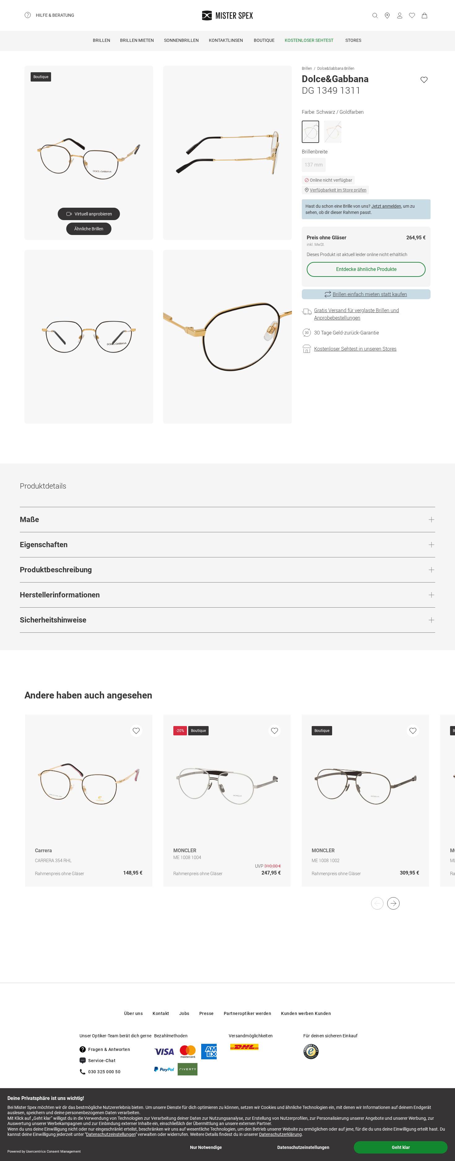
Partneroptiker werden (247, 1013)
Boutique (264, 40)
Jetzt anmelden (386, 206)
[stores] (387, 15)
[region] (227, 807)
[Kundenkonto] (399, 15)
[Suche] (375, 15)
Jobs (184, 1013)
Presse (206, 1013)
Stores (353, 40)
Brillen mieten (137, 40)
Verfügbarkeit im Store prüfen (338, 190)
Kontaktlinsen (226, 40)
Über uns (133, 1013)
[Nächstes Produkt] (393, 903)
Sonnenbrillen (181, 40)
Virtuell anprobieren (93, 213)
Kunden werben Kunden (306, 1013)
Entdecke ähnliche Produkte (366, 269)
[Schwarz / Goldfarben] (310, 132)
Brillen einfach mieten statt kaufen (370, 294)
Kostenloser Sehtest (309, 40)
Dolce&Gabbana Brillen (335, 68)
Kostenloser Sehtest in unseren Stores (355, 348)
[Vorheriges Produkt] (377, 903)
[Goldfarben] (332, 132)
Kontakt (161, 1013)
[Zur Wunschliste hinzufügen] (424, 79)
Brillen (101, 40)
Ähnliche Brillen (88, 228)
